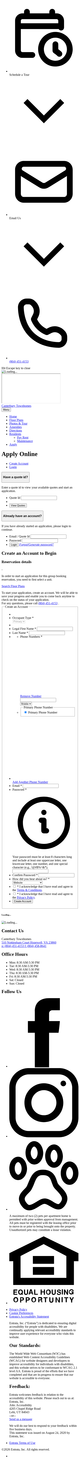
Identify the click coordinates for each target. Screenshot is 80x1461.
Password (15, 540)
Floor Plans (16, 420)
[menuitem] (43, 416)
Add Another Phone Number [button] (30, 782)
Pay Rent (22, 437)
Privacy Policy (26, 897)
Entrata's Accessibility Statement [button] (29, 1316)
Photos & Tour (18, 423)
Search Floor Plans (13, 586)
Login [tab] (13, 467)
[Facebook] (43, 1066)
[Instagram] (43, 1136)
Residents (15, 434)
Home (13, 416)
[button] (43, 860)
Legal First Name (24, 628)
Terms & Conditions (29, 890)
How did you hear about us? (31, 879)
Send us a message (20, 1419)
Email (17, 785)
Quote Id (14, 497)
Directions (15, 430)
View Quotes (18, 505)
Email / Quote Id (19, 536)
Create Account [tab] (18, 463)
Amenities (15, 427)
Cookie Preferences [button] (21, 1313)
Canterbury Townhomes (16, 405)
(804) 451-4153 (47, 603)
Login (14, 544)
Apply (13, 444)
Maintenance (25, 441)
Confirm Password (25, 875)
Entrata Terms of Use (22, 1442)
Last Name (20, 632)
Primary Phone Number (42, 712)
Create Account (22, 901)
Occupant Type (23, 617)
